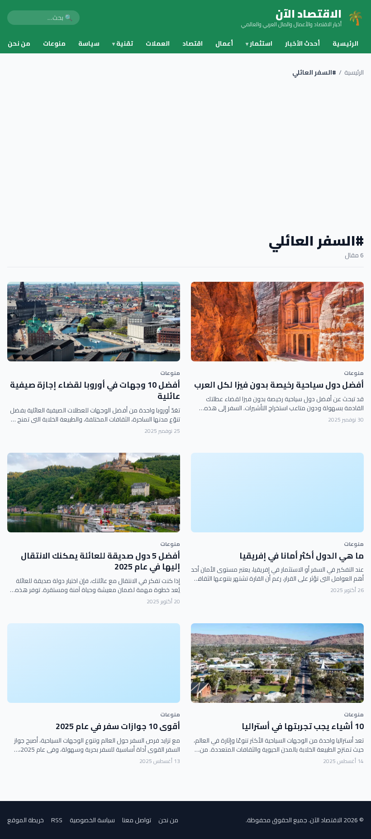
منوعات (54, 43)
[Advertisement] (185, 154)
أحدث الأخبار (302, 43)
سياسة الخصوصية (92, 820)
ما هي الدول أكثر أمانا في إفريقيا (301, 555)
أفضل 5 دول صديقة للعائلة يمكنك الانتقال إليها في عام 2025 (100, 561)
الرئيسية (345, 43)
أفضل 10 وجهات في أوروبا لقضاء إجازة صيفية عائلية (95, 390)
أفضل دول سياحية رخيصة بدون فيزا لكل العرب (279, 384)
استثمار (259, 43)
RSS (56, 820)
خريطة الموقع (25, 820)
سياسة (89, 43)
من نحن (19, 43)
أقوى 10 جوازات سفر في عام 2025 (118, 726)
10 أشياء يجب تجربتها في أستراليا (303, 726)
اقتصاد (192, 43)
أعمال (224, 43)
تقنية (122, 43)
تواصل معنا (136, 820)
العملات (158, 43)
